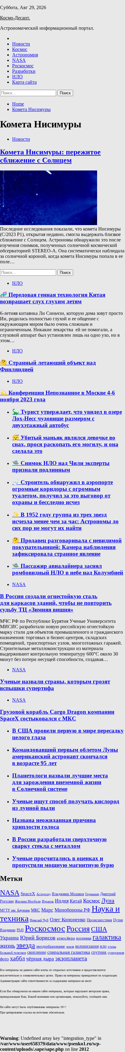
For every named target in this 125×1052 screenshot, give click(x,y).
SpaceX (28, 893)
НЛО (17, 76)
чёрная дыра (40, 959)
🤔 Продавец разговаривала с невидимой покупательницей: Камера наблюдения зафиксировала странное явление (67, 547)
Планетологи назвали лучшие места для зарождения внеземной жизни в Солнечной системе (60, 782)
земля (70, 946)
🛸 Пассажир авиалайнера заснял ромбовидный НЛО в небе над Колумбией (67, 569)
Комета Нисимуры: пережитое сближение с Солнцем (50, 156)
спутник (98, 952)
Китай (76, 900)
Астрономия (25, 54)
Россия (78, 928)
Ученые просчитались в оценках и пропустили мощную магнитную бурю (63, 861)
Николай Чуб (39, 920)
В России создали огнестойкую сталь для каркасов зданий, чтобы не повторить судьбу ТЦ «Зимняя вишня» (56, 603)
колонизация (87, 946)
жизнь (7, 945)
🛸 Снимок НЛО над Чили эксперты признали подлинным (61, 466)
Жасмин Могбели (28, 901)
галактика (107, 937)
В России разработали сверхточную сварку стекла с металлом (59, 842)
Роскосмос (23, 65)
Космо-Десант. (15, 17)
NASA (19, 60)
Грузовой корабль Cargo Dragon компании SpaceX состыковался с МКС (57, 715)
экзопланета (71, 958)
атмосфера (66, 938)
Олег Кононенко (68, 919)
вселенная (83, 938)
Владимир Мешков (68, 894)
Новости (21, 43)
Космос (19, 49)
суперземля (116, 952)
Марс (47, 910)
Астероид (43, 894)
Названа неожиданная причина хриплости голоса (54, 823)
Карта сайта (24, 82)
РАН (20, 930)
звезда (25, 945)
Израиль (48, 901)
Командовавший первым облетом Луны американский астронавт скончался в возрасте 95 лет (65, 756)
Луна (107, 900)
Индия (62, 900)
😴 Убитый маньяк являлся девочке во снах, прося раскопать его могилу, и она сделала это (65, 444)
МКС (35, 910)
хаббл (17, 958)
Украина (9, 938)
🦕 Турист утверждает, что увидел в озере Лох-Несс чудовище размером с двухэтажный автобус (67, 418)
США (99, 929)
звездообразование (50, 946)
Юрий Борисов (38, 938)
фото (4, 958)
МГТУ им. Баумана (15, 910)
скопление (36, 952)
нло (103, 946)
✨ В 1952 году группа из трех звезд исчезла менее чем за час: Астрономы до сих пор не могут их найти (65, 521)
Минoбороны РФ (72, 909)
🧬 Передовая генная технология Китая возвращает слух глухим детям (52, 298)
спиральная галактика (68, 952)
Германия (92, 894)
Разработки (23, 71)
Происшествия (99, 920)
